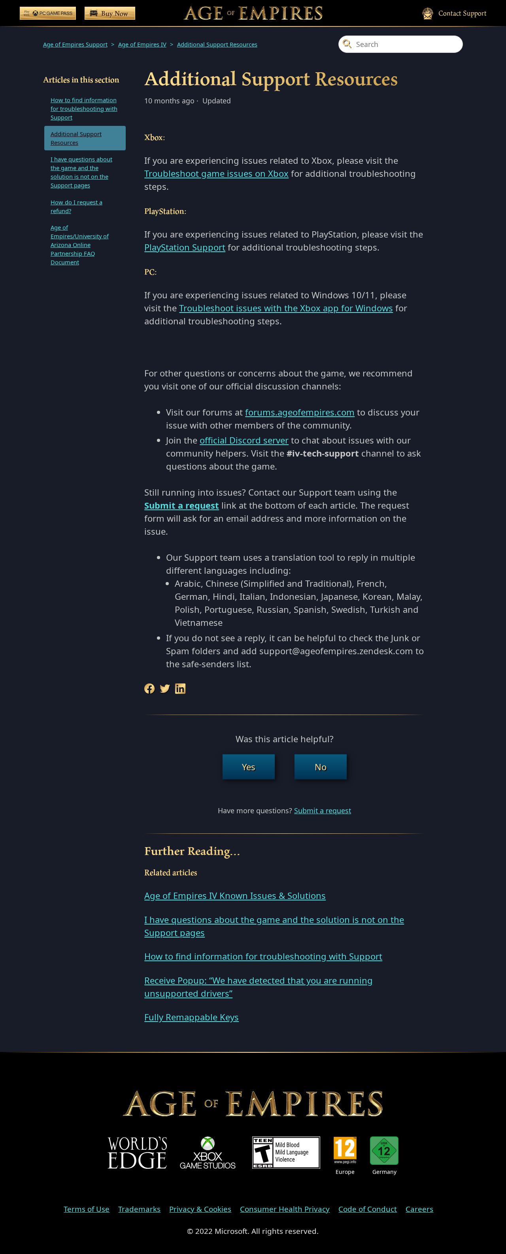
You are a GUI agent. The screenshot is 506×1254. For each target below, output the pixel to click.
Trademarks (139, 1209)
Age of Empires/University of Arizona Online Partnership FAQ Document (80, 244)
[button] (249, 766)
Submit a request (322, 810)
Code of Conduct (367, 1209)
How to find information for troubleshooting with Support (84, 108)
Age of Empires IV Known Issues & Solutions (235, 895)
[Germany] (384, 1150)
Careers (419, 1209)
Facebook (149, 688)
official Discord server (244, 440)
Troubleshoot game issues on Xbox (216, 173)
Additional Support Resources (217, 44)
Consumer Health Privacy (285, 1209)
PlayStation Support (184, 247)
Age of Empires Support (75, 44)
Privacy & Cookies (200, 1209)
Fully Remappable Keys (191, 1017)
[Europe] (345, 1150)
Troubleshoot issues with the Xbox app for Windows (286, 308)
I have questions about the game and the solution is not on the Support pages (81, 172)
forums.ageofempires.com (300, 412)
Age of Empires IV (142, 44)
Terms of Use (87, 1209)
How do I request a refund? (76, 206)
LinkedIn (180, 688)
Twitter (165, 688)
